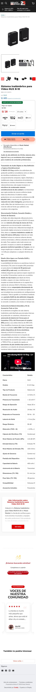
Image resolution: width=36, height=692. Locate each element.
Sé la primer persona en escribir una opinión (18, 573)
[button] (10, 63)
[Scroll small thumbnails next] (34, 78)
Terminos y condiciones (25, 682)
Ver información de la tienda (11, 151)
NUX (5, 95)
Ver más (18, 527)
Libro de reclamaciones (10, 682)
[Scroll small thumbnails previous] (2, 78)
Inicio (2, 15)
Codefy (16, 687)
